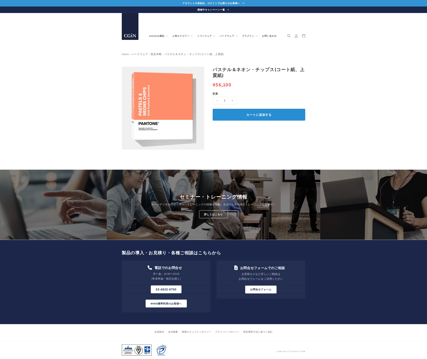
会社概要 (173, 331)
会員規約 (159, 331)
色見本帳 (156, 54)
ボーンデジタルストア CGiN (294, 351)
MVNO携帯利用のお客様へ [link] (166, 303)
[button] (158, 35)
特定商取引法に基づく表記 (258, 331)
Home (125, 54)
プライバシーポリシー (227, 331)
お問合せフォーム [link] (261, 289)
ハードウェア (139, 54)
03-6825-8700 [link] (166, 289)
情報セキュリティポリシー (196, 331)
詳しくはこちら (213, 214)
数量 (215, 93)
